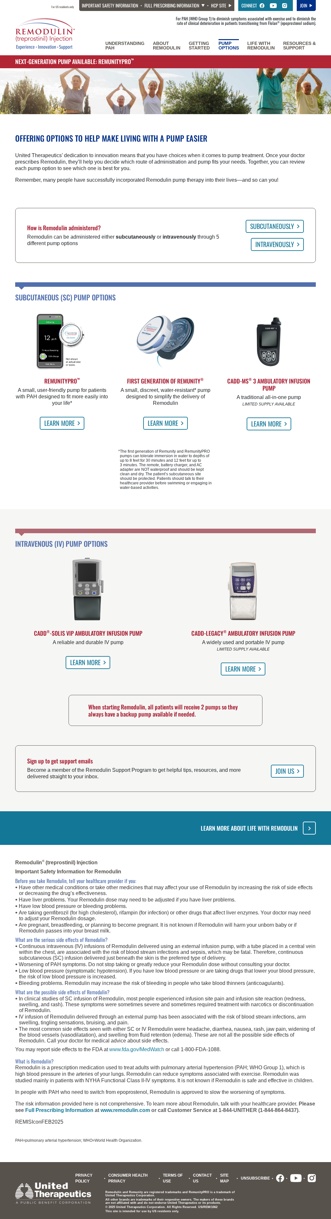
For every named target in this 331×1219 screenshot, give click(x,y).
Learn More (59, 423)
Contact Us (202, 1178)
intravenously (274, 244)
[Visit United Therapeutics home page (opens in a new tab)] (53, 1192)
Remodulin (166, 45)
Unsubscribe (255, 1178)
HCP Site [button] (218, 5)
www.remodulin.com (125, 1110)
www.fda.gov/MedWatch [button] (136, 1049)
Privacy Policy (83, 1178)
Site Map (224, 1178)
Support (299, 45)
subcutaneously (272, 226)
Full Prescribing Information (171, 5)
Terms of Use (173, 1178)
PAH (124, 45)
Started (199, 45)
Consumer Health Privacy (128, 1178)
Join (303, 5)
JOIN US (284, 771)
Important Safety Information (110, 5)
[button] (262, 5)
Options (229, 45)
